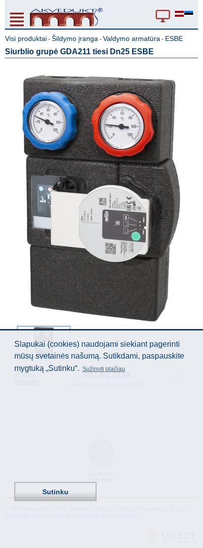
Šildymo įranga (75, 38)
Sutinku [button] (55, 492)
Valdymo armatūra (131, 38)
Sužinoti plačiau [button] (103, 368)
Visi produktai (26, 38)
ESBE (174, 38)
